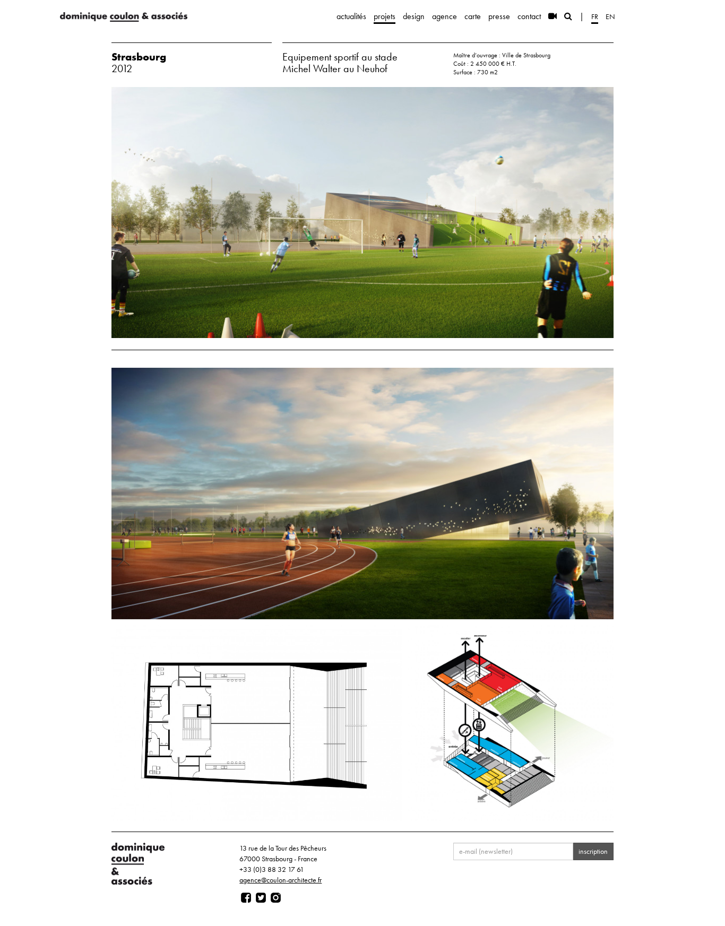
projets (384, 16)
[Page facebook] (246, 898)
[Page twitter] (260, 898)
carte (472, 16)
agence (444, 16)
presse (499, 16)
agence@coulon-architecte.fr (280, 880)
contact (529, 16)
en (610, 16)
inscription (593, 851)
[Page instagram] (275, 898)
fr (594, 16)
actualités (351, 16)
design (414, 16)
